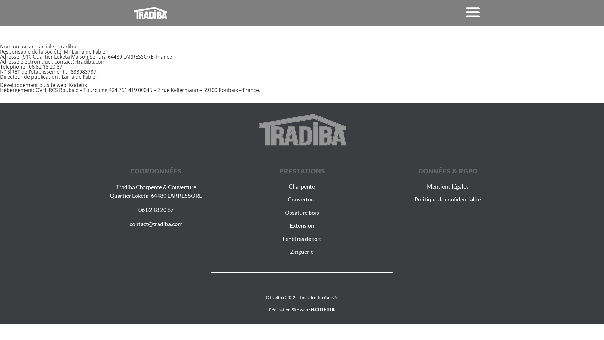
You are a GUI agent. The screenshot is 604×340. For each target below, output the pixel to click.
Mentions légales (448, 186)
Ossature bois (302, 212)
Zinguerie (302, 251)
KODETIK (323, 309)
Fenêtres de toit (302, 238)
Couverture (302, 199)
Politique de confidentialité (448, 199)
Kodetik (78, 85)
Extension (302, 225)
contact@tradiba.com (156, 223)
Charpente (302, 186)
